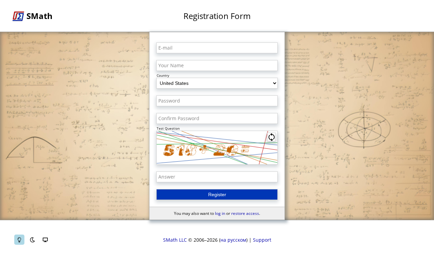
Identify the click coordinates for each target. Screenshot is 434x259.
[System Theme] (45, 240)
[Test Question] (217, 148)
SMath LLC (175, 240)
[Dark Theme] (32, 240)
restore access (245, 213)
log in (220, 213)
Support (262, 240)
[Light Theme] (19, 240)
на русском (233, 240)
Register (217, 194)
